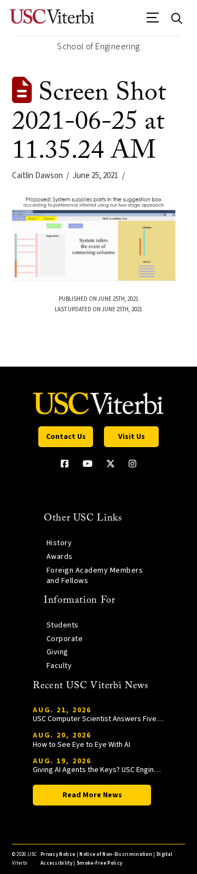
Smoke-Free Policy (99, 863)
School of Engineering (98, 47)
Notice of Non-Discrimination (115, 854)
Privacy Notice (57, 854)
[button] (153, 21)
